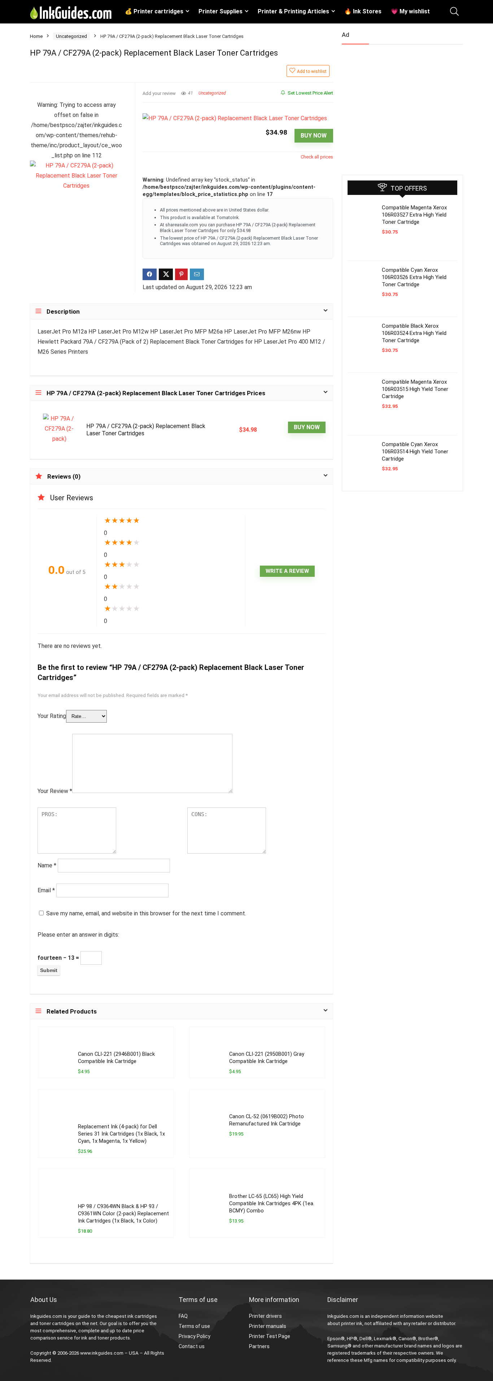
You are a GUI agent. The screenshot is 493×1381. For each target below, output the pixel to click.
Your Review (55, 791)
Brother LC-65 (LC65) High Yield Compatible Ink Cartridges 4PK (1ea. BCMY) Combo (271, 1203)
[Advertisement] (396, 106)
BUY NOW (314, 135)
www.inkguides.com (101, 1353)
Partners (259, 1346)
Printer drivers (265, 1316)
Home (36, 36)
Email (46, 890)
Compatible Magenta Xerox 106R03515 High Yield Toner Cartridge (415, 389)
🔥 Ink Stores (362, 11)
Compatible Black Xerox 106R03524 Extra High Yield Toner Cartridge (414, 333)
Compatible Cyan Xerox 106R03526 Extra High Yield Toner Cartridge (414, 277)
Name (47, 865)
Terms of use (194, 1326)
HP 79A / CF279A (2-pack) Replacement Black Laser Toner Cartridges (145, 430)
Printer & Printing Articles (293, 11)
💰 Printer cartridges (154, 11)
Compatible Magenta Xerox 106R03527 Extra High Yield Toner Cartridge (414, 214)
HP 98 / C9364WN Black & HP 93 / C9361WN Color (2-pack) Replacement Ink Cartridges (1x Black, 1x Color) (123, 1213)
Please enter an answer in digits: (78, 934)
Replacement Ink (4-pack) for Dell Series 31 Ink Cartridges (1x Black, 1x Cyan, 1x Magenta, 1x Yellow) (121, 1134)
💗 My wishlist (410, 11)
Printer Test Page (269, 1336)
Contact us (192, 1346)
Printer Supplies (220, 11)
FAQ (183, 1316)
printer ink (351, 1323)
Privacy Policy (194, 1336)
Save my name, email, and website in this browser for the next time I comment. (146, 913)
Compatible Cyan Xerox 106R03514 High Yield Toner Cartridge (415, 451)
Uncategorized (71, 36)
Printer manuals (267, 1326)
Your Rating (52, 716)
